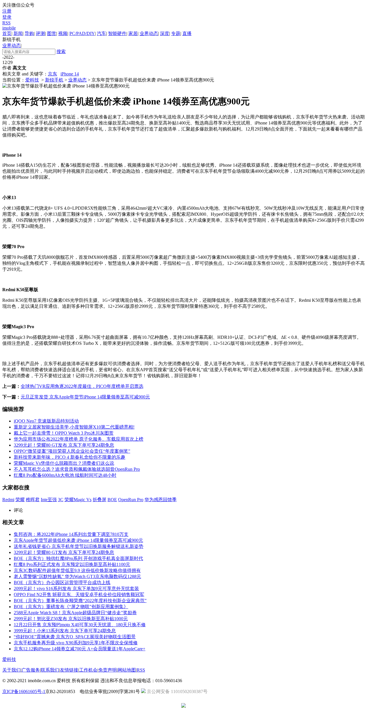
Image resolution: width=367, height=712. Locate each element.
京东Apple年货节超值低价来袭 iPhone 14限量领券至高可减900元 (78, 540)
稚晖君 (33, 499)
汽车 (101, 33)
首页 (6, 33)
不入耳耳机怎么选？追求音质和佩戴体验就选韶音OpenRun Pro (77, 469)
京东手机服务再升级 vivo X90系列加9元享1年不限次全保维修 (76, 642)
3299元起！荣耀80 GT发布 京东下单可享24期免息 (64, 445)
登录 (6, 17)
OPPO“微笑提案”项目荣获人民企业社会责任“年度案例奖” (72, 451)
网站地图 (127, 670)
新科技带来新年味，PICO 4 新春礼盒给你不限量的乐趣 (69, 457)
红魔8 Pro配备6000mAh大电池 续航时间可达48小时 (65, 475)
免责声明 (107, 670)
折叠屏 (99, 499)
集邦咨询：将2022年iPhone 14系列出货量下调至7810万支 (71, 534)
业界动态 (149, 33)
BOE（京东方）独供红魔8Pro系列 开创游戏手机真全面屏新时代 (78, 558)
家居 (133, 33)
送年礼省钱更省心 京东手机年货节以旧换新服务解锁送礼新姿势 (78, 546)
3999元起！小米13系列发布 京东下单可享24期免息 (65, 630)
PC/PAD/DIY (82, 33)
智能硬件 (117, 33)
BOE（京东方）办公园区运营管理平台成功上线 (62, 582)
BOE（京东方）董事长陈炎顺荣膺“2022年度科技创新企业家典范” (80, 600)
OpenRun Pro (130, 499)
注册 (6, 11)
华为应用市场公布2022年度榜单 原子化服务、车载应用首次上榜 (78, 439)
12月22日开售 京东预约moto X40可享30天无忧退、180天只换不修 (80, 624)
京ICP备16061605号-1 (23, 691)
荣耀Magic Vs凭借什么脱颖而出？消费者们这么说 (64, 463)
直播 (187, 33)
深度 (164, 33)
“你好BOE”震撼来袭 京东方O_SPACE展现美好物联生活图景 (75, 636)
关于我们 (11, 670)
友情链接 (69, 670)
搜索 (61, 51)
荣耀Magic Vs (78, 499)
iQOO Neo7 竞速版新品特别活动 (46, 421)
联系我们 (50, 670)
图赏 (51, 33)
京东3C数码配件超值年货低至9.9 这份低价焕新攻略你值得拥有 (77, 570)
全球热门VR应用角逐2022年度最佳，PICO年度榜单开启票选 (82, 386)
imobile (9, 28)
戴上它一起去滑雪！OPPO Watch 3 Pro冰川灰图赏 (64, 433)
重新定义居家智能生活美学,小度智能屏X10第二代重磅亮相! (74, 427)
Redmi (8, 499)
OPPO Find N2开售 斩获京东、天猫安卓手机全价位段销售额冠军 (79, 594)
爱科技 (32, 79)
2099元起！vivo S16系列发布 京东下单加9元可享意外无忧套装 (76, 588)
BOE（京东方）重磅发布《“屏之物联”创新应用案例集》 (71, 606)
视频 (62, 33)
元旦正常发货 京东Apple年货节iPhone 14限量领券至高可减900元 (85, 396)
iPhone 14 (69, 73)
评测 (40, 33)
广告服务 (31, 670)
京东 (52, 73)
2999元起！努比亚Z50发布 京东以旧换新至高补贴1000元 (71, 618)
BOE (112, 499)
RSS (6, 22)
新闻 (18, 33)
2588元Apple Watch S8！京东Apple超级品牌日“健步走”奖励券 (75, 612)
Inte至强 (49, 499)
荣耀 (20, 499)
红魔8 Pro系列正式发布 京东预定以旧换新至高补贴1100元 (72, 564)
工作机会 (88, 670)
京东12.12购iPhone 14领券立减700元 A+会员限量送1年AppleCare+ (79, 648)
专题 (175, 33)
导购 (29, 33)
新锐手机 (54, 79)
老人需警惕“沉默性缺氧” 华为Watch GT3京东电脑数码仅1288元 (77, 576)
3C (60, 499)
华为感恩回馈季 (161, 499)
